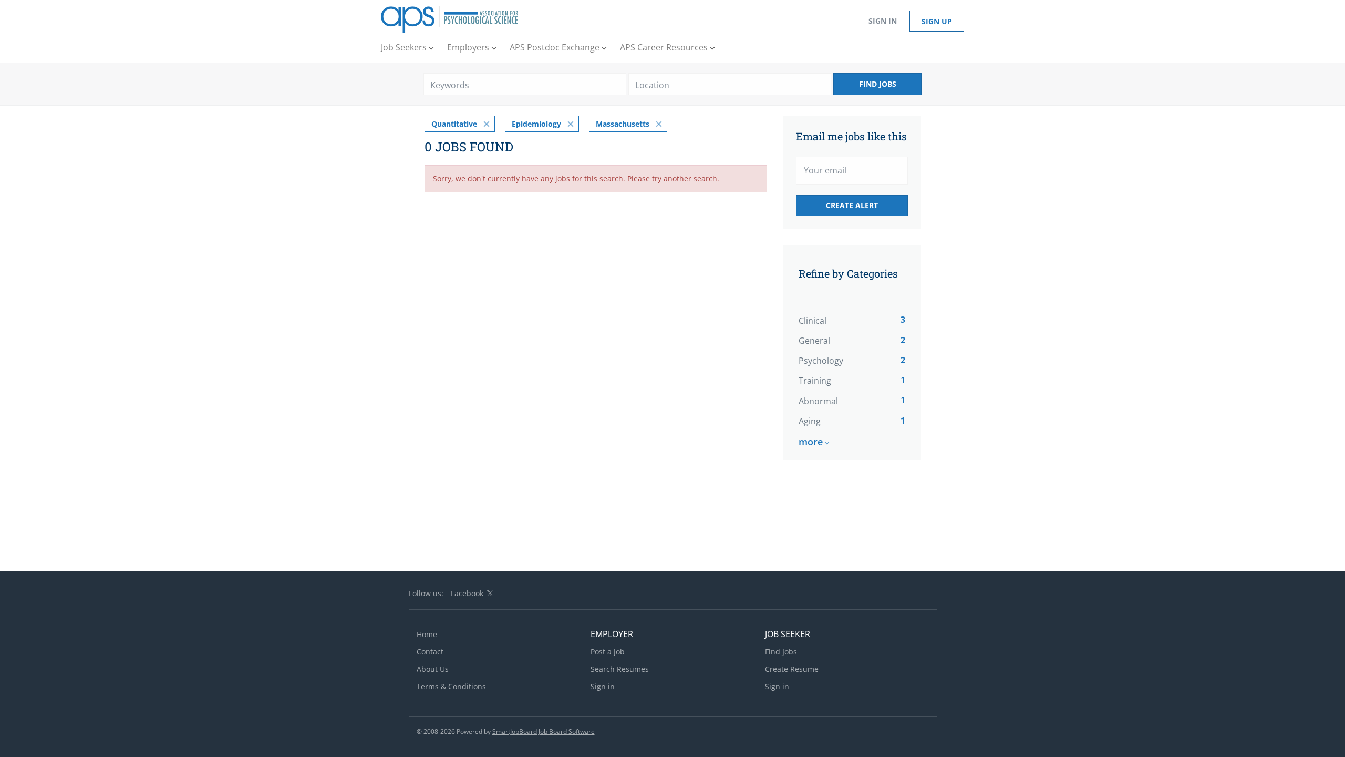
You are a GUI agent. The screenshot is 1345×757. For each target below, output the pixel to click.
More (811, 441)
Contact (430, 652)
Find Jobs (877, 84)
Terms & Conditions (451, 686)
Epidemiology (536, 124)
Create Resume (792, 669)
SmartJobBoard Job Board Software (543, 731)
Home (427, 634)
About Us (433, 669)
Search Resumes (620, 669)
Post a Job (608, 652)
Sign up (937, 21)
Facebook (467, 593)
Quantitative (454, 124)
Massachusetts (622, 124)
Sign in (882, 21)
